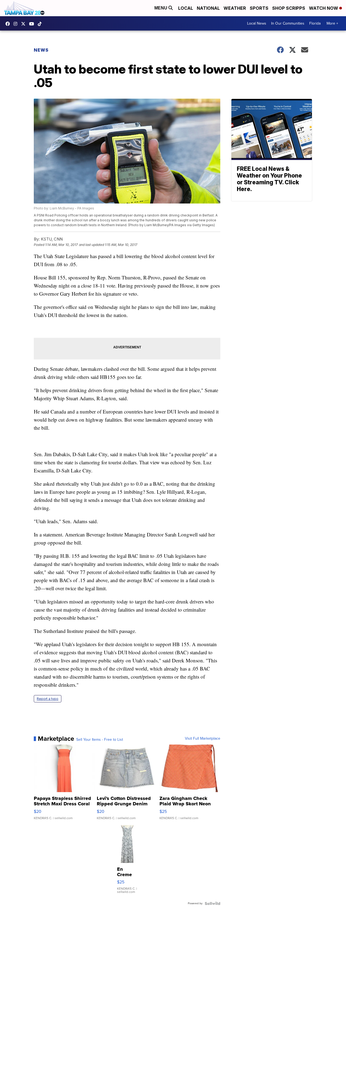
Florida (315, 23)
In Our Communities (287, 23)
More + (332, 23)
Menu (161, 8)
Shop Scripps (288, 8)
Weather (235, 8)
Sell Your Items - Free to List (99, 740)
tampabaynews (8, 24)
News (41, 50)
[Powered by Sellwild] (212, 903)
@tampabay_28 (41, 24)
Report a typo (47, 699)
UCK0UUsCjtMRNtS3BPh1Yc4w (33, 24)
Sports (259, 8)
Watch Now (324, 8)
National (208, 8)
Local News (256, 23)
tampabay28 (24, 24)
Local (185, 8)
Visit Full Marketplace (202, 738)
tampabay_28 (17, 24)
